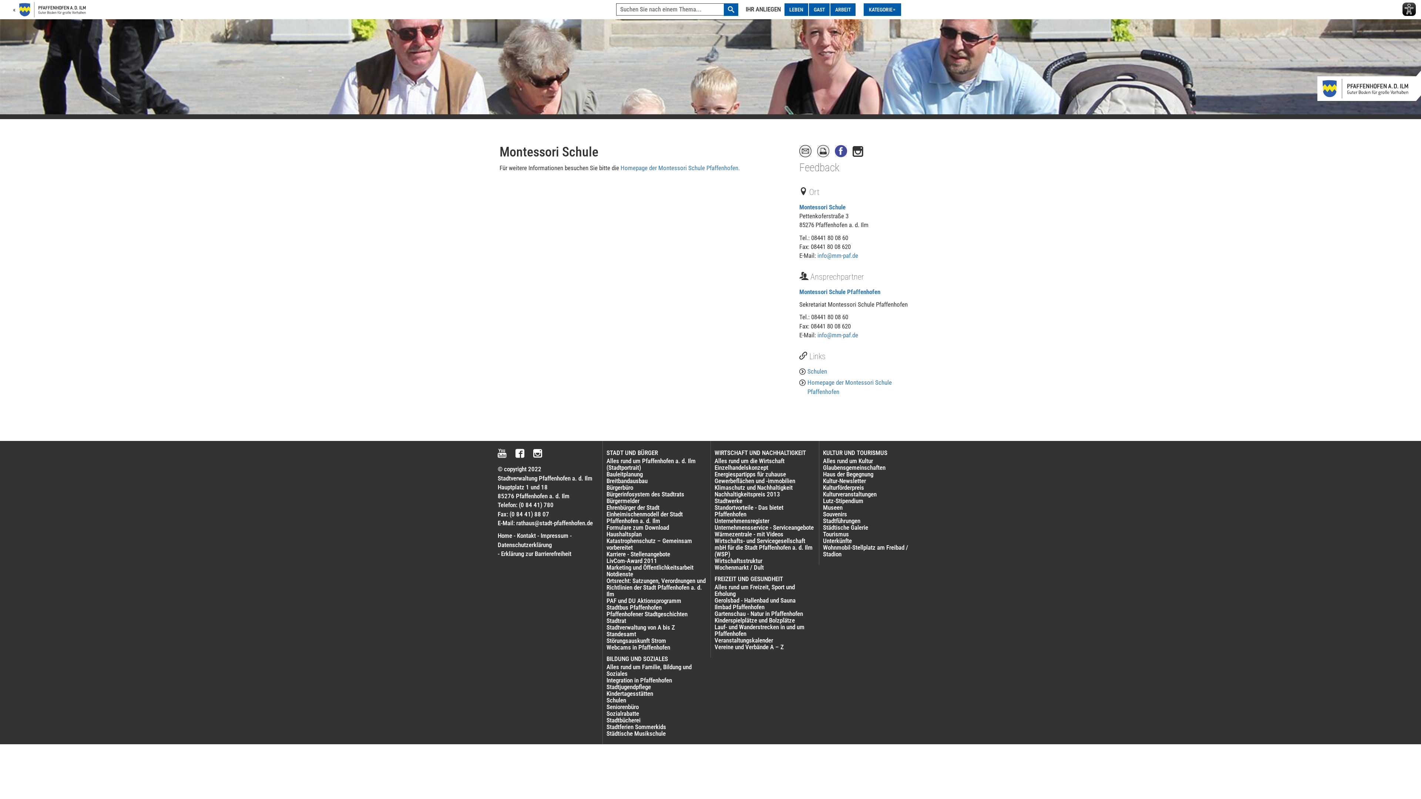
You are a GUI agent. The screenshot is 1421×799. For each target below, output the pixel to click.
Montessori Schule (822, 207)
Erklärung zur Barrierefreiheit (536, 553)
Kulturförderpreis (843, 487)
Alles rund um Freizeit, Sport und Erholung (755, 590)
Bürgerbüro (620, 487)
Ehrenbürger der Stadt (633, 507)
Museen (833, 507)
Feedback (819, 167)
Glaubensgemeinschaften (854, 467)
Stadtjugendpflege (629, 687)
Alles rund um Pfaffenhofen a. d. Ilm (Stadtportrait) (651, 464)
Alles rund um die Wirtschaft (750, 461)
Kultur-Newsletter (844, 481)
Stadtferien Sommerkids (636, 727)
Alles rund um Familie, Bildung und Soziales (649, 670)
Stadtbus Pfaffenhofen (634, 607)
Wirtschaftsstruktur (738, 560)
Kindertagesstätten (630, 693)
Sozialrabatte (623, 713)
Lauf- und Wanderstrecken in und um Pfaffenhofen (759, 630)
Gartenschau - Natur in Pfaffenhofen (759, 613)
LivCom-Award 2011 (632, 560)
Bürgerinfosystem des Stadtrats (645, 494)
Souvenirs (835, 514)
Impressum (554, 535)
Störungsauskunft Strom (636, 640)
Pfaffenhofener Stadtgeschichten (647, 614)
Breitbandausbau (627, 481)
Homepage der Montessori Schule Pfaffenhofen (849, 387)
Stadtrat (616, 620)
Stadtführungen (841, 521)
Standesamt (621, 634)
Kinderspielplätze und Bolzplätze (755, 620)
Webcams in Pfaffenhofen (638, 647)
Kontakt (526, 535)
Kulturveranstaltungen (850, 494)
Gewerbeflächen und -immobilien (755, 481)
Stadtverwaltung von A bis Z (641, 627)
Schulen (817, 371)
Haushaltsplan (624, 534)
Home (505, 535)
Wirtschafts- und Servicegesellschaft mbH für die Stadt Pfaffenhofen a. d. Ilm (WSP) (764, 547)
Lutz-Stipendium (843, 501)
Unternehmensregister (742, 521)
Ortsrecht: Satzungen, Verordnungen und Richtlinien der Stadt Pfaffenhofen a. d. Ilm (656, 587)
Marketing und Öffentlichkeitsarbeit (650, 567)
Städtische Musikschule (636, 733)
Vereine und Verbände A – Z (749, 647)
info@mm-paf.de (837, 255)
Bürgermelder (623, 501)
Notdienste (620, 574)
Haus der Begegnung (848, 474)
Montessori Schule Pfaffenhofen (839, 292)
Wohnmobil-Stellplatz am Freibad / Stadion (865, 550)
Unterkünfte (837, 540)
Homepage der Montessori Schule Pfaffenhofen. (680, 168)
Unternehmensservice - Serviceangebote (764, 527)
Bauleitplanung (625, 474)
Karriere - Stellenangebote (638, 554)
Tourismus (836, 534)
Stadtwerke (728, 501)
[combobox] (677, 9)
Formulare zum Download (638, 527)
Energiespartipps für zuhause (750, 474)
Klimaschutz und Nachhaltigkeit (754, 487)
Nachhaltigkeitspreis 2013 (747, 494)
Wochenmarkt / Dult (739, 567)
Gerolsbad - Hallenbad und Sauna (755, 600)
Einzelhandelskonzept (741, 467)
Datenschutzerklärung (525, 545)
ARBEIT (843, 10)
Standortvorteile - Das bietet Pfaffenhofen (749, 511)
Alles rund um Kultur (848, 461)
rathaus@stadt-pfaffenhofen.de (554, 523)
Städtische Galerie (845, 527)
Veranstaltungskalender (744, 640)
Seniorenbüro (623, 707)
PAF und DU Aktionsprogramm (644, 600)
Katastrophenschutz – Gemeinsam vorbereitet (649, 544)
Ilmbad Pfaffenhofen (740, 607)
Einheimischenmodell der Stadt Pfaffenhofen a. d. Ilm (645, 517)
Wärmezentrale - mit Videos (749, 534)
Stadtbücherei (624, 720)
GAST (819, 10)
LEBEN (796, 10)
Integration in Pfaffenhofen (639, 680)
